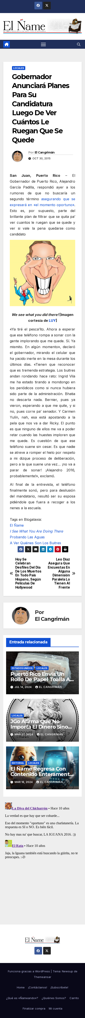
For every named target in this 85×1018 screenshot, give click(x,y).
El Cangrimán (45, 152)
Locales (18, 68)
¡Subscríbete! (59, 987)
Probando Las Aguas (27, 537)
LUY (52, 320)
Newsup (67, 971)
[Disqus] (42, 855)
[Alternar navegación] (43, 44)
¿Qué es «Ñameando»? (22, 998)
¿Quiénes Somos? (54, 998)
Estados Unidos (22, 668)
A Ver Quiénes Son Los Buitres (35, 543)
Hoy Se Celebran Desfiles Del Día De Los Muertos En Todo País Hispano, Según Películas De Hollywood (28, 573)
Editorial (18, 763)
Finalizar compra (34, 1008)
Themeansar (42, 977)
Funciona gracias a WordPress (29, 971)
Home (21, 987)
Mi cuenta (55, 1008)
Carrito (74, 998)
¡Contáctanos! (37, 987)
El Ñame (17, 525)
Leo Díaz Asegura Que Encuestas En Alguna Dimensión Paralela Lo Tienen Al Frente (59, 573)
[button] (78, 44)
